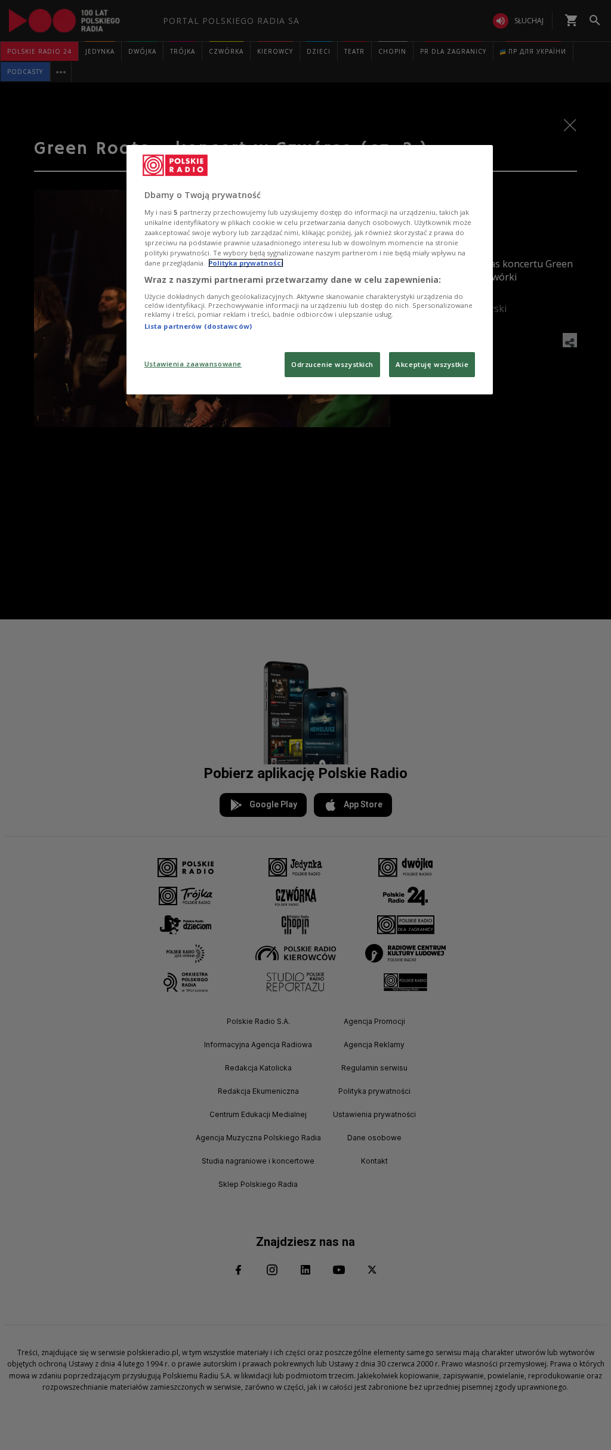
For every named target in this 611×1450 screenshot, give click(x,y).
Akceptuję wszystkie (432, 364)
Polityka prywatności (245, 262)
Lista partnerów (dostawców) (198, 326)
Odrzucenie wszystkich (332, 364)
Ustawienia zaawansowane (193, 363)
